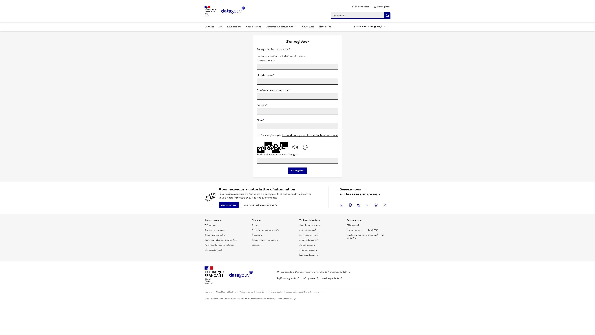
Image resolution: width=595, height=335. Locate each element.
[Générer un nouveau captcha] (305, 147)
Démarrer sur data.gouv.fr (279, 26)
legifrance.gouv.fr (286, 278)
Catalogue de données (215, 235)
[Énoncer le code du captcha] (295, 147)
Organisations (253, 26)
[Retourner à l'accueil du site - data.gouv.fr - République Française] (241, 275)
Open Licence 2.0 (285, 298)
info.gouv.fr (309, 278)
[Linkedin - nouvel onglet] (341, 205)
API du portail (353, 225)
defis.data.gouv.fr (307, 245)
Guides (255, 225)
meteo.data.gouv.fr (308, 230)
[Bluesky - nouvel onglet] (359, 205)
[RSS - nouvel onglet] (385, 205)
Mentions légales (275, 291)
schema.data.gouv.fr (214, 250)
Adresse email (266, 60)
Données (209, 26)
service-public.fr (330, 278)
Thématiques (210, 225)
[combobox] (360, 15)
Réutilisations (234, 26)
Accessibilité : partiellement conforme (303, 291)
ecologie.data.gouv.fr (308, 240)
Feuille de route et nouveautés (265, 230)
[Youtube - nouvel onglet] (367, 205)
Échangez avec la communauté (266, 240)
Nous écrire (325, 26)
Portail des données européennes (219, 245)
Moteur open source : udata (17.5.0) (362, 230)
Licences (208, 291)
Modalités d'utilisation (226, 291)
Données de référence (215, 230)
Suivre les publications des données (220, 240)
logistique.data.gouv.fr (309, 255)
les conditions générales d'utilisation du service (310, 135)
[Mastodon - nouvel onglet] (350, 205)
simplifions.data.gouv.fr (309, 225)
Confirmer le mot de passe (273, 90)
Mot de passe (265, 75)
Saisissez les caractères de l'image (277, 154)
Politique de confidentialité (252, 291)
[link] (360, 7)
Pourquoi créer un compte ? (273, 49)
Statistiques (257, 245)
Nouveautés (308, 26)
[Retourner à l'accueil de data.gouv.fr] (233, 11)
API (220, 26)
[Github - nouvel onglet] (376, 205)
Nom (260, 120)
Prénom (262, 105)
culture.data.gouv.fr (308, 250)
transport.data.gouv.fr (309, 235)
